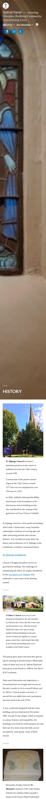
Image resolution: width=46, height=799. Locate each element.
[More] (37, 24)
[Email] (13, 31)
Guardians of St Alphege (19, 574)
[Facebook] (7, 31)
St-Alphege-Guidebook (14, 555)
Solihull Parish (12, 12)
